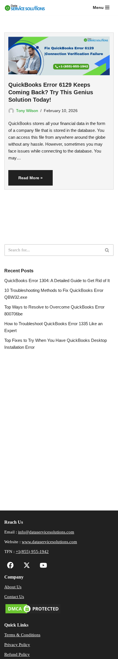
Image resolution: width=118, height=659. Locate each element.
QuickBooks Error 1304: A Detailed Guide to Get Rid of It (57, 280)
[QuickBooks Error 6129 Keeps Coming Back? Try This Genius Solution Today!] (59, 54)
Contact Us (14, 596)
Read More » (25, 180)
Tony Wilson (27, 111)
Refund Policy (17, 654)
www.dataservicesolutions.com (49, 541)
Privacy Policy (17, 644)
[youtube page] (42, 566)
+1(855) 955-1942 (32, 551)
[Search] (107, 250)
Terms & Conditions (22, 635)
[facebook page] (10, 566)
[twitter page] (25, 566)
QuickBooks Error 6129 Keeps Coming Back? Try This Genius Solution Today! (50, 92)
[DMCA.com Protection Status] (33, 613)
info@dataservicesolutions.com (46, 532)
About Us (12, 587)
